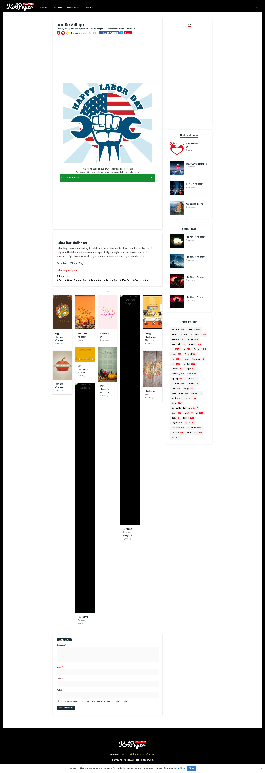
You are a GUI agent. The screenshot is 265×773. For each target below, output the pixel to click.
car (175, 349)
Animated (178, 339)
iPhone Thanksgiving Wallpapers (105, 389)
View (176, 437)
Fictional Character (194, 359)
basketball (178, 344)
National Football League (185, 408)
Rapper (188, 418)
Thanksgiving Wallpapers (83, 618)
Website (60, 690)
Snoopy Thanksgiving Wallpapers (150, 337)
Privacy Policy (73, 7)
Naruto (177, 403)
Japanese (178, 384)
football (189, 364)
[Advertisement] (108, 60)
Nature (176, 413)
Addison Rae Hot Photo (195, 203)
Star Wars (178, 428)
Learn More (179, 768)
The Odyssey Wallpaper (195, 236)
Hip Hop (177, 379)
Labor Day (96, 280)
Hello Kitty (178, 374)
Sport (190, 423)
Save (129, 33)
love (176, 388)
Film (176, 364)
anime (193, 339)
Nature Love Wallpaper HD (196, 163)
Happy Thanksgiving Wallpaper (60, 337)
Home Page (44, 7)
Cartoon (200, 349)
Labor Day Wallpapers (68, 270)
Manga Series (180, 393)
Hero (191, 374)
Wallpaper (135, 754)
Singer (177, 423)
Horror (192, 379)
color (176, 354)
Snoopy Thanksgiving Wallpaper (83, 369)
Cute (176, 359)
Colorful (190, 354)
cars (186, 349)
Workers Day (141, 280)
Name (60, 667)
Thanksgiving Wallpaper (60, 385)
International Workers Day (72, 280)
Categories (57, 7)
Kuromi (193, 384)
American (194, 330)
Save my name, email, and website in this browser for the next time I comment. (93, 701)
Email (60, 678)
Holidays (63, 276)
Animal (200, 334)
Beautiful (195, 344)
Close (191, 768)
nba (189, 413)
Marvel (196, 393)
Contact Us (89, 7)
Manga (189, 388)
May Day (126, 280)
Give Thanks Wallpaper (82, 335)
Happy (191, 369)
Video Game (194, 433)
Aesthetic (178, 330)
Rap (176, 418)
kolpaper (76, 33)
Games (177, 369)
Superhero (194, 428)
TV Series (177, 433)
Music (191, 398)
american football (182, 334)
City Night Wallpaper (194, 183)
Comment (61, 644)
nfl (199, 413)
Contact (150, 754)
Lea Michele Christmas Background (127, 532)
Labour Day (111, 280)
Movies (177, 398)
